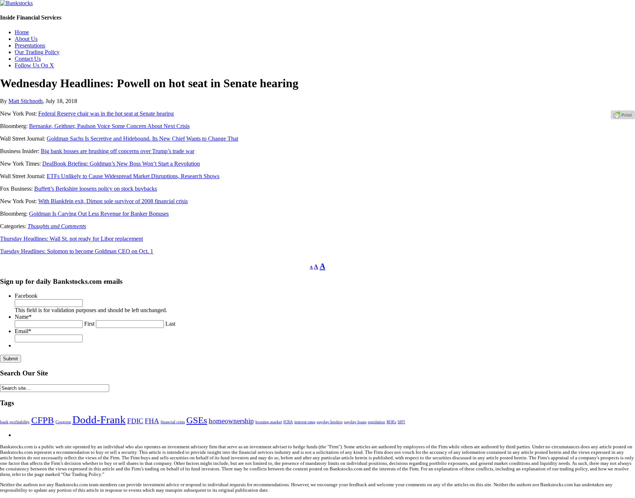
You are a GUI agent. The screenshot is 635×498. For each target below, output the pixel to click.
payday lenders (329, 422)
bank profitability (15, 422)
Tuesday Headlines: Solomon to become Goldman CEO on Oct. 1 (76, 251)
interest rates (304, 422)
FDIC (135, 421)
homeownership (231, 421)
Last (170, 324)
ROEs (391, 422)
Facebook (26, 296)
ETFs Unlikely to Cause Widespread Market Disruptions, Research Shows (133, 176)
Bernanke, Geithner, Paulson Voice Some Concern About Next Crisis (109, 126)
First (89, 324)
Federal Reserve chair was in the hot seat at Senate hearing (106, 113)
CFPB (42, 420)
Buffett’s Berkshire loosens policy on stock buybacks (95, 189)
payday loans (355, 422)
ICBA (288, 422)
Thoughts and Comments (57, 226)
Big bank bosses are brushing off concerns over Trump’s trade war (117, 151)
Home (22, 32)
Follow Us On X (34, 65)
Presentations (30, 45)
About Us (26, 39)
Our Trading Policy (37, 52)
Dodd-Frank (99, 419)
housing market (268, 422)
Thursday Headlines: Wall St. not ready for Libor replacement (71, 239)
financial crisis (173, 422)
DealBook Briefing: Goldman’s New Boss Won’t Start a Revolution (121, 163)
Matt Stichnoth (25, 101)
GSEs (196, 420)
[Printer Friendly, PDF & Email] (623, 114)
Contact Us (28, 59)
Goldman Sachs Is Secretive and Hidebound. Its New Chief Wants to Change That (142, 138)
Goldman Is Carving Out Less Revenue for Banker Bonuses (99, 214)
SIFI (401, 422)
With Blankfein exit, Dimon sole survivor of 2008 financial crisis (113, 201)
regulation (376, 422)
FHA (152, 421)
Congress (63, 422)
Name (23, 317)
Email (23, 331)
